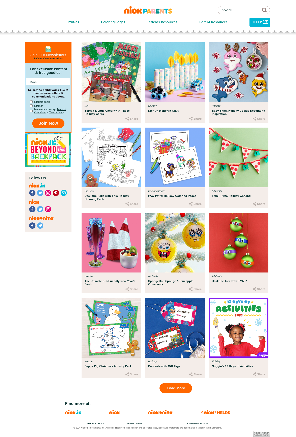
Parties (73, 22)
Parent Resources (213, 22)
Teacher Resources (162, 22)
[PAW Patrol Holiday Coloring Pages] (175, 157)
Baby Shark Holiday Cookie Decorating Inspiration (238, 112)
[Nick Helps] (215, 413)
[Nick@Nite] (160, 413)
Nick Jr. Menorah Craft (163, 110)
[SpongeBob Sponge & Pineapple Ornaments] (175, 242)
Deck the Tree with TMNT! (229, 281)
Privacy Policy (56, 112)
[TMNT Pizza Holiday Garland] (238, 157)
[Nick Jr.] (73, 413)
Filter (256, 22)
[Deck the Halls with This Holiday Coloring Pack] (111, 157)
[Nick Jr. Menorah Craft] (175, 72)
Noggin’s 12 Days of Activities (232, 366)
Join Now (48, 123)
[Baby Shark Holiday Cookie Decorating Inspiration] (238, 72)
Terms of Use (134, 423)
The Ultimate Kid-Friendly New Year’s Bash (110, 282)
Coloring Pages (113, 22)
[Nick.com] (114, 413)
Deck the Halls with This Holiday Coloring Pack (107, 197)
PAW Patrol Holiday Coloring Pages (172, 195)
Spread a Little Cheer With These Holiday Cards (107, 112)
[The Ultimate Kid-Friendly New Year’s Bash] (111, 242)
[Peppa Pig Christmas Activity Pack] (111, 328)
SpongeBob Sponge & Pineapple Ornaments (170, 282)
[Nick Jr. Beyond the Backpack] (48, 166)
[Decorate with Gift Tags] (175, 328)
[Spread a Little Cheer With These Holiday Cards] (111, 72)
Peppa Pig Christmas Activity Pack (108, 366)
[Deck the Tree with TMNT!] (238, 242)
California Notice (197, 423)
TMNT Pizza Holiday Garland (231, 195)
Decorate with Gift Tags (164, 366)
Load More (176, 388)
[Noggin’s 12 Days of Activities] (238, 328)
